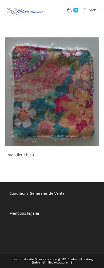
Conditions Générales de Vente (37, 193)
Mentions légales (24, 213)
